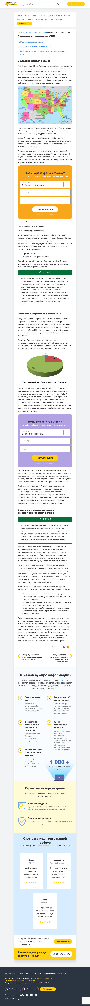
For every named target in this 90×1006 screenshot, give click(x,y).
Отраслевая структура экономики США (35, 46)
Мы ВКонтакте (13, 989)
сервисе (63, 680)
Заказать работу (63, 942)
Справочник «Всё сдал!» (27, 32)
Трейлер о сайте (31, 989)
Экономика (42, 32)
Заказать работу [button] (76, 4)
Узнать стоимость (45, 209)
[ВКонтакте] (64, 647)
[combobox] (45, 184)
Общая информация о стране (31, 42)
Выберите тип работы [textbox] (33, 434)
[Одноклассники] (68, 647)
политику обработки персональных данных (20, 980)
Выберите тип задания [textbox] (33, 185)
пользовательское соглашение (41, 978)
